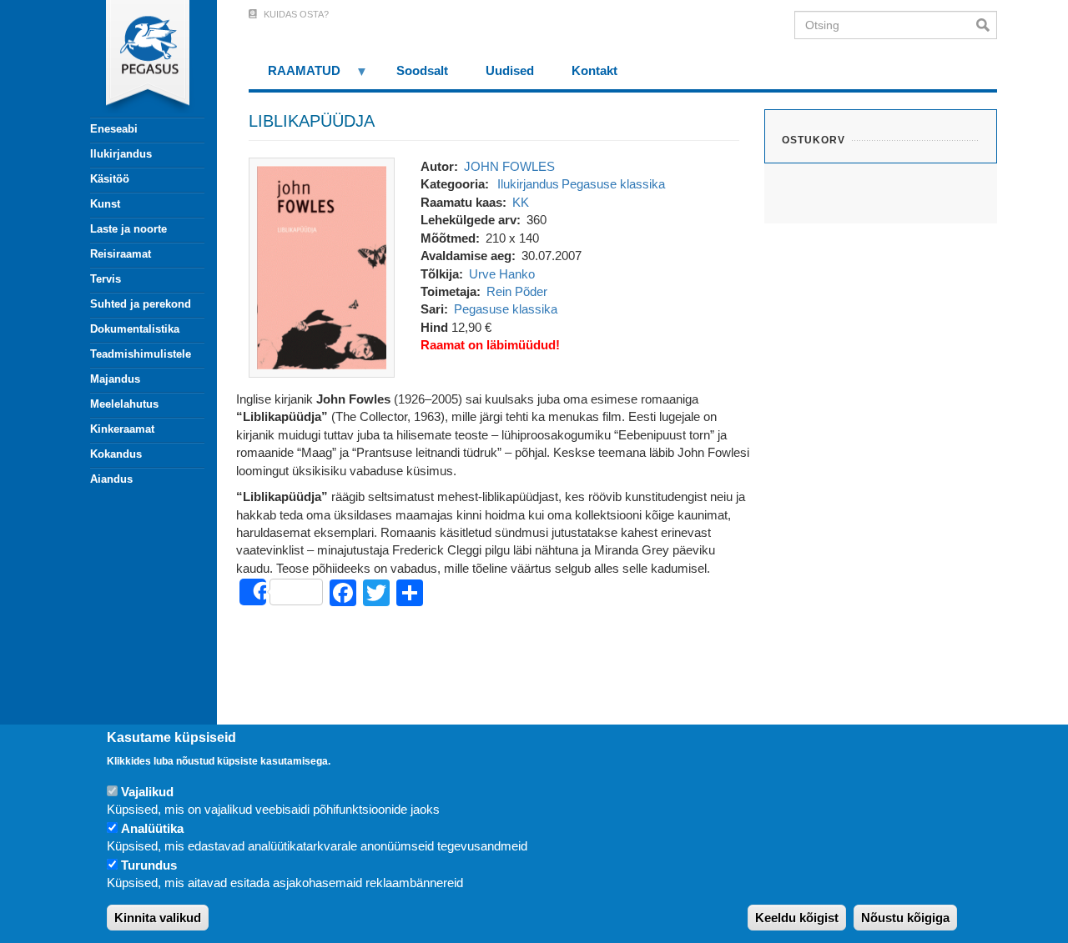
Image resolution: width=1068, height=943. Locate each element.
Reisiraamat (120, 254)
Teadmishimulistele (140, 354)
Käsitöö (109, 179)
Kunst (105, 204)
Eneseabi (114, 129)
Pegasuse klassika (613, 184)
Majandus (115, 379)
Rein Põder (516, 291)
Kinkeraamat (122, 429)
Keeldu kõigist (797, 917)
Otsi (986, 25)
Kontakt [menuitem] (594, 70)
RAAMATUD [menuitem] (294, 76)
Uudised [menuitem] (510, 70)
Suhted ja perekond (140, 304)
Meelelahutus (124, 404)
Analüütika (152, 828)
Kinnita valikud (157, 917)
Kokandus (116, 454)
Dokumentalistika (134, 329)
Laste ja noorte (128, 229)
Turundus (149, 865)
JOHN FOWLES (509, 166)
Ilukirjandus (121, 154)
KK (520, 202)
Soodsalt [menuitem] (422, 70)
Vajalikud (147, 792)
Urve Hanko (502, 274)
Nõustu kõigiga (905, 917)
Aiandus (111, 479)
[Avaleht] (137, 58)
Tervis (105, 279)
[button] (322, 266)
